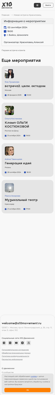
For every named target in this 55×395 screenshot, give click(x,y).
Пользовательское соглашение (15, 350)
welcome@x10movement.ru (21, 323)
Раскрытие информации (12, 359)
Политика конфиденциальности (15, 356)
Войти (48, 5)
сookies (34, 376)
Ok (27, 390)
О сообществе (8, 372)
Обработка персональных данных (16, 353)
